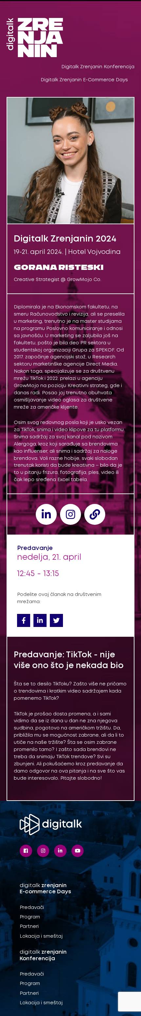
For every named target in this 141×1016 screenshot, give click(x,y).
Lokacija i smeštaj (41, 936)
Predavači (32, 907)
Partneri (29, 926)
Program (30, 917)
